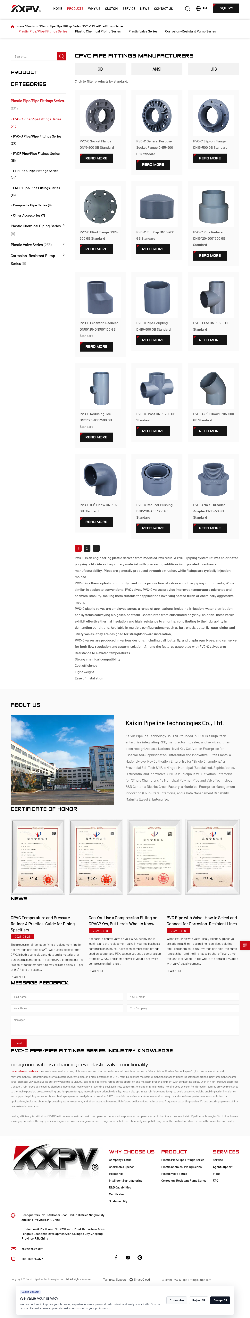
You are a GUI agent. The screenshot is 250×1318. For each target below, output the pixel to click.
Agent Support (222, 1167)
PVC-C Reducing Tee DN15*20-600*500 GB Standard (96, 420)
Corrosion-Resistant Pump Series (190, 31)
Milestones (116, 1173)
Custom (111, 8)
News (144, 8)
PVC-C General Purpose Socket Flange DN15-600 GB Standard (154, 147)
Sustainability (118, 1201)
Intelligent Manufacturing (126, 1180)
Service (128, 8)
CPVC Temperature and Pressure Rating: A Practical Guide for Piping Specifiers (43, 923)
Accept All (220, 1300)
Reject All (198, 1300)
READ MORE (18, 977)
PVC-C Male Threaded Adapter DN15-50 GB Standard (209, 511)
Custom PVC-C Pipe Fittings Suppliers (186, 1279)
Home (57, 8)
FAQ (215, 1180)
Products (75, 8)
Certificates (116, 1194)
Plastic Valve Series (143, 31)
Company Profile (120, 1159)
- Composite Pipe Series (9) (31, 205)
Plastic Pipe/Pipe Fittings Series (60, 26)
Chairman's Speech (122, 1167)
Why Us (94, 8)
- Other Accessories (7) (28, 215)
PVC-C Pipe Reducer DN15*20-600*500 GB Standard (209, 238)
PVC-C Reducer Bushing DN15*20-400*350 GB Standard (154, 511)
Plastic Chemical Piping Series (98, 31)
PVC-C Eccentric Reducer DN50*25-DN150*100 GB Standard (99, 329)
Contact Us (163, 8)
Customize (177, 1300)
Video (217, 1173)
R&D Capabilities (120, 1187)
